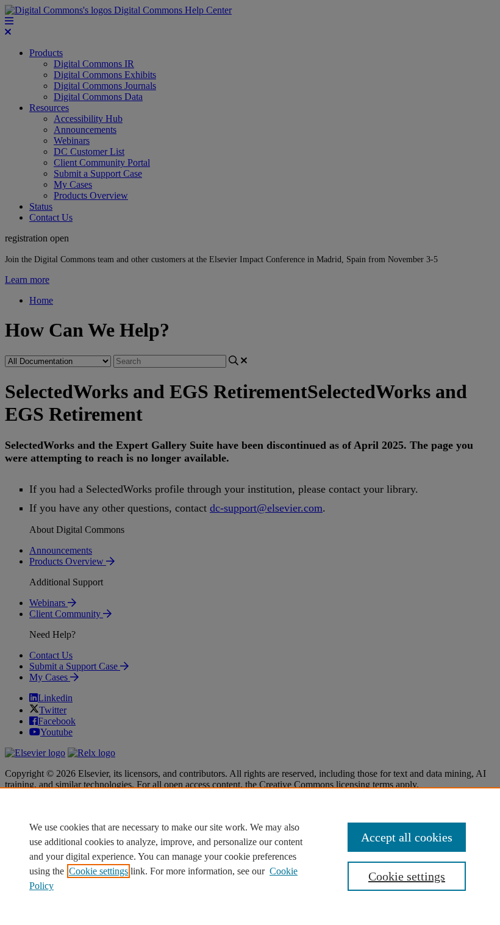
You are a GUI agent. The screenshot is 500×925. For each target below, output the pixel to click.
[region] (250, 856)
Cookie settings (98, 871)
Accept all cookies (406, 837)
